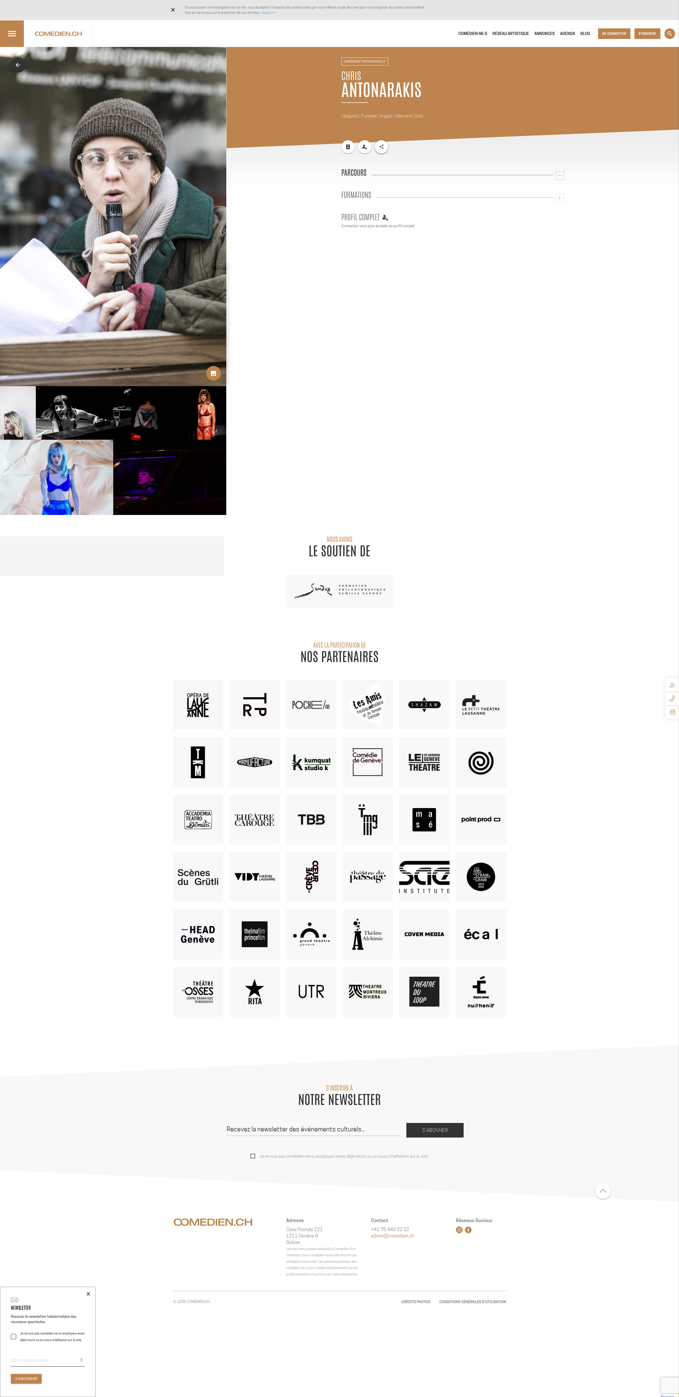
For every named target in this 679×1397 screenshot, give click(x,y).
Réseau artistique (511, 33)
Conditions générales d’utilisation (472, 1302)
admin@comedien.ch (392, 1236)
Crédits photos (416, 1302)
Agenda (567, 33)
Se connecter (614, 34)
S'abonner (435, 1130)
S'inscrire (647, 34)
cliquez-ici (268, 13)
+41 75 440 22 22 (390, 1229)
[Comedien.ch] (58, 33)
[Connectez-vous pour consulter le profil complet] (364, 146)
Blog (585, 33)
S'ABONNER (26, 1378)
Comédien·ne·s (472, 33)
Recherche (670, 33)
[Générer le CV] (348, 146)
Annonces (544, 33)
